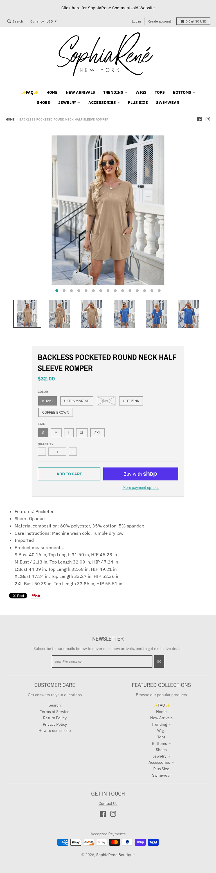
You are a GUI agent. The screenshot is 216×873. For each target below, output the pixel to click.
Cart (196, 21)
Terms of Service (54, 711)
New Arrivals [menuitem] (80, 92)
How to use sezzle (55, 730)
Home (10, 119)
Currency (37, 21)
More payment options (141, 487)
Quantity (45, 444)
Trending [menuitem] (113, 92)
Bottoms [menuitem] (182, 92)
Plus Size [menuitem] (138, 102)
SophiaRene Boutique (115, 854)
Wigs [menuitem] (141, 92)
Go (159, 661)
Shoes (161, 749)
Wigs (161, 730)
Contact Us (108, 803)
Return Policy (55, 717)
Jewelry (159, 756)
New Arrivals (161, 717)
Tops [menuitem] (160, 92)
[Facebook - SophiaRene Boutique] (199, 119)
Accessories (159, 762)
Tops (161, 737)
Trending (159, 724)
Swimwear (161, 775)
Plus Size (161, 768)
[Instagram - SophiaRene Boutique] (207, 119)
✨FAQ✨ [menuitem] (29, 92)
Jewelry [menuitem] (67, 102)
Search (55, 705)
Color (43, 392)
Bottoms (159, 743)
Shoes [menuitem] (43, 102)
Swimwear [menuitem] (167, 102)
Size (41, 424)
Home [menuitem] (52, 92)
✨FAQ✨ (161, 705)
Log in (136, 21)
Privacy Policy (55, 724)
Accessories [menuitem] (102, 102)
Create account (159, 21)
